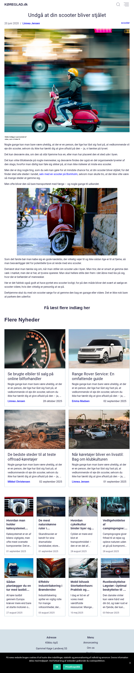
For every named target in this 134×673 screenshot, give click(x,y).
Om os (90, 647)
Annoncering (90, 642)
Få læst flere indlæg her (67, 307)
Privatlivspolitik (72, 667)
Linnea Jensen (31, 23)
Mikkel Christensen (19, 481)
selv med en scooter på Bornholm (58, 174)
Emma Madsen (81, 401)
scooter (125, 22)
